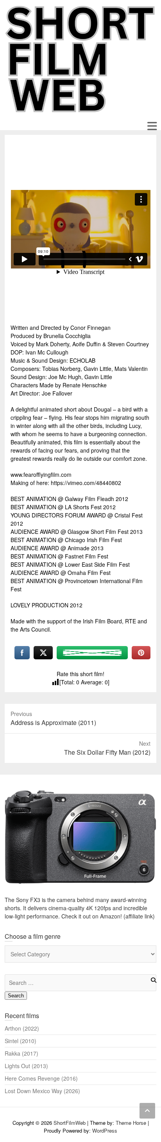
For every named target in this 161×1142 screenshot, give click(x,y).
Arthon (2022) (22, 1028)
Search (16, 996)
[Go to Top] (147, 1111)
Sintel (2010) (20, 1041)
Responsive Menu (151, 126)
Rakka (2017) (21, 1053)
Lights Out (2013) (26, 1066)
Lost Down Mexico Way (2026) (42, 1091)
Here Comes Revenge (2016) (41, 1078)
